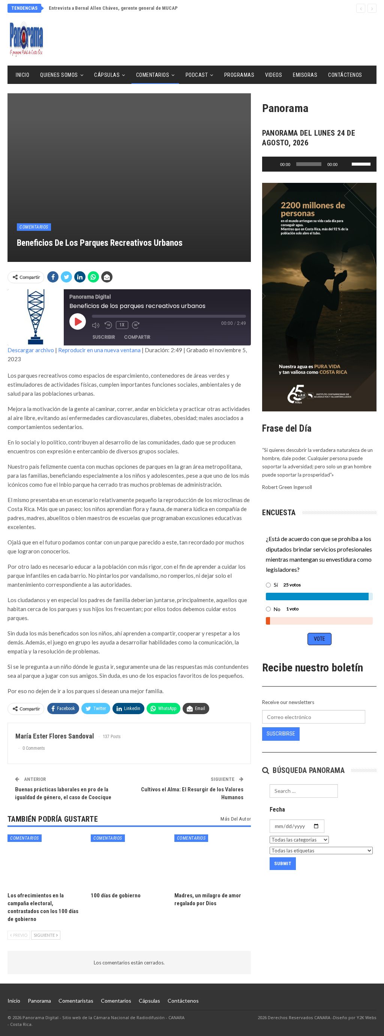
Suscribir (104, 337)
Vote (319, 639)
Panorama (39, 1000)
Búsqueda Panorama (308, 770)
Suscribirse (281, 734)
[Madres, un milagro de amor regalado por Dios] (212, 861)
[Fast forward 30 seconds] (136, 325)
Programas (239, 75)
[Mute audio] (96, 325)
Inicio (22, 75)
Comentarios (153, 75)
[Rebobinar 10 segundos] (108, 325)
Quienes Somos (59, 75)
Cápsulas (107, 75)
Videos (273, 75)
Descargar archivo (31, 350)
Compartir (137, 337)
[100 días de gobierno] (129, 861)
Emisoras (305, 75)
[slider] (362, 163)
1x (122, 324)
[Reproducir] (272, 164)
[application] (319, 164)
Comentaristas (75, 1000)
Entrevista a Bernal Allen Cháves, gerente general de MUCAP (113, 8)
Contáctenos (345, 75)
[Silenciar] (346, 164)
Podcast (197, 75)
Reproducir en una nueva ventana (99, 350)
